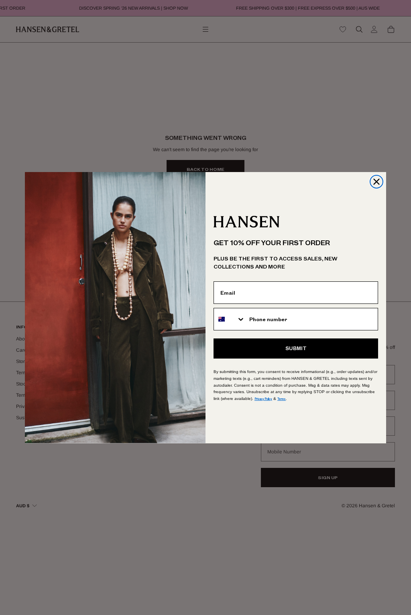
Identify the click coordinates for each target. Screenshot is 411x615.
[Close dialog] (376, 181)
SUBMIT (296, 348)
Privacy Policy (263, 399)
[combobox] (229, 319)
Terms (281, 399)
